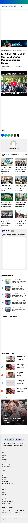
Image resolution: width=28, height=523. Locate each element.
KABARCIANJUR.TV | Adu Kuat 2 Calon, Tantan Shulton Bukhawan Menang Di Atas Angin (6, 169)
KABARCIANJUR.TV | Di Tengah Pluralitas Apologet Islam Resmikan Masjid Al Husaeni (20, 204)
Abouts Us (6, 443)
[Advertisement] (14, 25)
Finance (4, 457)
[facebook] (2, 135)
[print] (11, 135)
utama (5, 415)
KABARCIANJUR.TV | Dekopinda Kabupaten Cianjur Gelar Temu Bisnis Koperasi (20, 169)
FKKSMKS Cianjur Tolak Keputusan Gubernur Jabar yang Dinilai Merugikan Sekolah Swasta (21, 358)
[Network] (21, 6)
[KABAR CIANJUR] (9, 7)
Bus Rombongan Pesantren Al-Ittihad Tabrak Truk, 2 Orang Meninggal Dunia (22, 366)
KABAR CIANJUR (13, 519)
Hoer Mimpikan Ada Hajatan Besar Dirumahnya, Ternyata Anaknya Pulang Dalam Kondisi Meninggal (21, 382)
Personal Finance (6, 466)
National (4, 455)
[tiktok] (11, 2)
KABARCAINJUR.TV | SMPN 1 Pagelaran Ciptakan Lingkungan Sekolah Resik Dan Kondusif (6, 221)
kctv (7, 50)
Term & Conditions (7, 445)
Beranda (3, 50)
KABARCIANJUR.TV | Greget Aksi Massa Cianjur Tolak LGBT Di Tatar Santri (20, 221)
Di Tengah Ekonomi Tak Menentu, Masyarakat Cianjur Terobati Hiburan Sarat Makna (13, 420)
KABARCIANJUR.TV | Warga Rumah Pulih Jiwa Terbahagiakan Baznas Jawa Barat (20, 187)
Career (14, 447)
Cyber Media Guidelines (19, 445)
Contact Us (13, 443)
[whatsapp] (8, 135)
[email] (15, 135)
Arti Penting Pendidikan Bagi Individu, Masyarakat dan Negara (21, 374)
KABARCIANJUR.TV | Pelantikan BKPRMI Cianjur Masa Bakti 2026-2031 (6, 187)
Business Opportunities (7, 464)
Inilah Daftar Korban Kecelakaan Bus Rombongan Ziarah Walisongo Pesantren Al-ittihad (22, 390)
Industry (4, 461)
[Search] (26, 2)
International (5, 462)
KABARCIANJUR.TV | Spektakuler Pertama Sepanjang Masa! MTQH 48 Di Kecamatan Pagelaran (7, 204)
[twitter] (4, 2)
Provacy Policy (20, 443)
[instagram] (6, 2)
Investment (4, 459)
